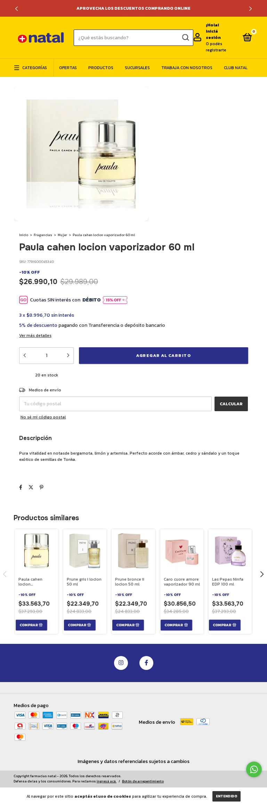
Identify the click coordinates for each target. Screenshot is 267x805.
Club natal (236, 68)
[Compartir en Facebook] (20, 487)
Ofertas (68, 68)
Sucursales (137, 68)
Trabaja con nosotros (186, 68)
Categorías (34, 68)
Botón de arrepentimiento (143, 781)
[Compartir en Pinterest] (41, 487)
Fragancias (43, 235)
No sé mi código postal (43, 417)
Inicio (23, 235)
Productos (100, 68)
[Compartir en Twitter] (31, 487)
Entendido (226, 796)
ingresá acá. (106, 781)
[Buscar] (185, 37)
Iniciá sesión (213, 34)
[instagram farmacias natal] (121, 663)
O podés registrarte (216, 47)
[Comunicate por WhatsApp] (254, 769)
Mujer (62, 235)
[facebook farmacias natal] (146, 663)
